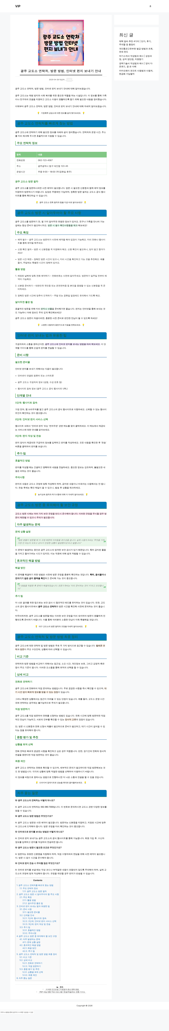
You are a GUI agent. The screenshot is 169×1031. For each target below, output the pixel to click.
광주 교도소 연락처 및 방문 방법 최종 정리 (37, 954)
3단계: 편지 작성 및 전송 (36, 924)
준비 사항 (26, 909)
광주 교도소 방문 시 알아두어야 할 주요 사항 (38, 894)
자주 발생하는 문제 (30, 939)
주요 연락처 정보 (29, 888)
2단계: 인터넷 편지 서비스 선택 (39, 921)
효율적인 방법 (31, 930)
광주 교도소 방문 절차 (35, 891)
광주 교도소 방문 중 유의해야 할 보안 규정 (37, 936)
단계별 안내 (27, 915)
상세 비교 (26, 960)
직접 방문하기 (32, 966)
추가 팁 (25, 927)
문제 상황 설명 (31, 942)
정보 (61, 987)
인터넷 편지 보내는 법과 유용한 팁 (33, 906)
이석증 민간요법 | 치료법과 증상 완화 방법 (62, 989)
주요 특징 (26, 897)
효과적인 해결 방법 (30, 945)
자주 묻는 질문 (24, 978)
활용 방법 (29, 900)
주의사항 (29, 933)
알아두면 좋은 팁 (33, 903)
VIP (17, 6)
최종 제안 (30, 975)
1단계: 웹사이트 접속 (34, 918)
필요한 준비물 (31, 912)
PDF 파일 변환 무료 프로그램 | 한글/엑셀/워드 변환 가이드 (62, 992)
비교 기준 (26, 957)
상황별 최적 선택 (33, 972)
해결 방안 (29, 948)
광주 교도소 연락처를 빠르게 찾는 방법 (35, 885)
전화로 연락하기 (32, 963)
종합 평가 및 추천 (29, 969)
